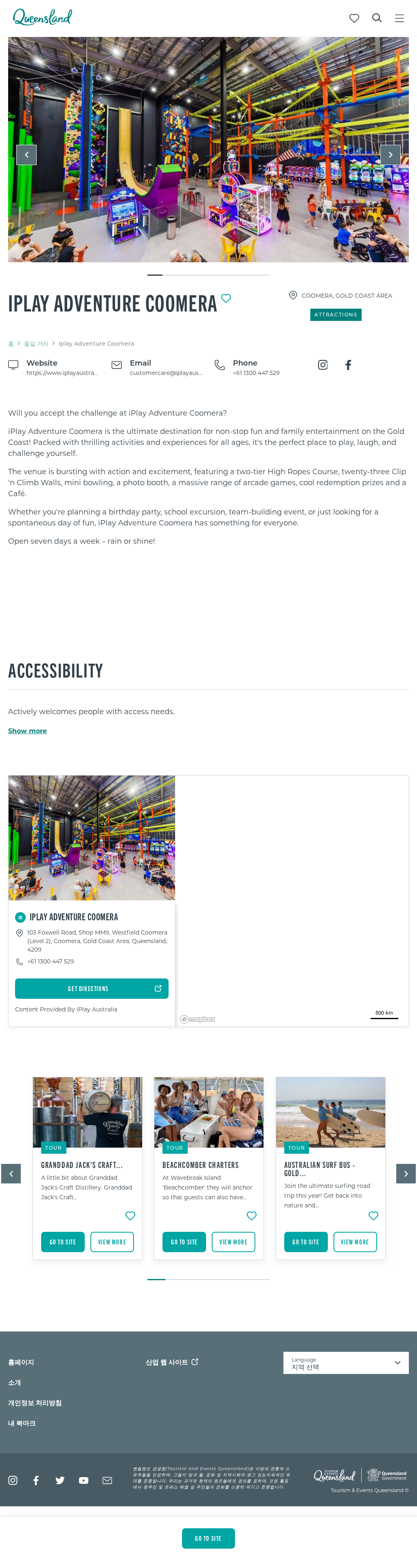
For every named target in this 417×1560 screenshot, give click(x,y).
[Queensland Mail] (107, 1480)
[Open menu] (399, 18)
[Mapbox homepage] (197, 1019)
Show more (27, 730)
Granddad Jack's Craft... (82, 1165)
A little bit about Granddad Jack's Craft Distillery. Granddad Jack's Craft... (86, 1187)
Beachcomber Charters (200, 1165)
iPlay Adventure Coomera (113, 302)
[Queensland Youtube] (83, 1480)
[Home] (42, 23)
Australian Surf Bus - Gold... (320, 1169)
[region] (208, 477)
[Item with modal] (208, 150)
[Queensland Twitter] (60, 1480)
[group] (87, 1174)
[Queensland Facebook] (36, 1480)
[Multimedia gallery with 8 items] (208, 157)
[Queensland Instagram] (13, 1480)
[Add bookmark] (226, 298)
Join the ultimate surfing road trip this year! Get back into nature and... (327, 1195)
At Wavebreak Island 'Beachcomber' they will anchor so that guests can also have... (207, 1187)
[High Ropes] (208, 149)
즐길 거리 (36, 343)
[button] (26, 155)
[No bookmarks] (354, 18)
